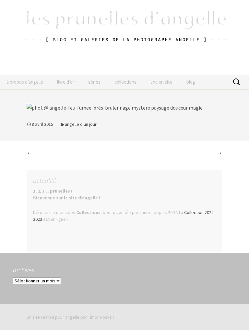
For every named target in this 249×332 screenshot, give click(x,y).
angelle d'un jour (81, 124)
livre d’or (65, 82)
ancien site (161, 82)
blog (190, 82)
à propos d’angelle (24, 82)
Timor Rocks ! (101, 317)
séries (94, 82)
